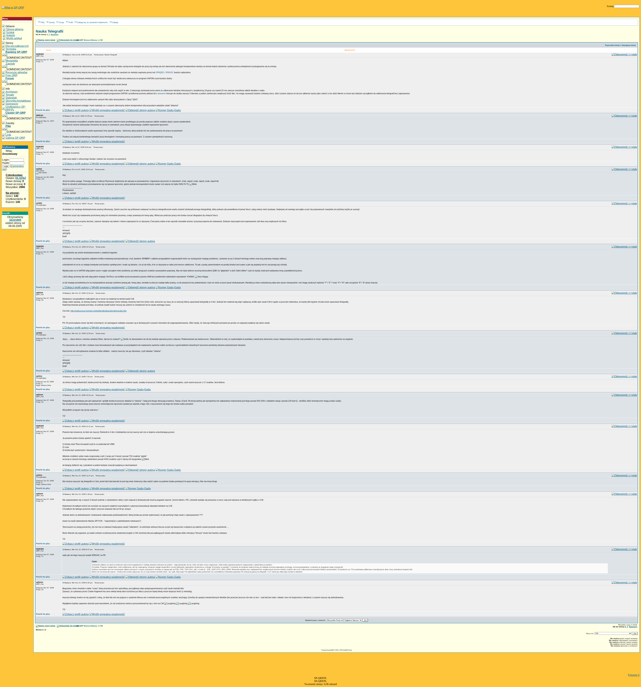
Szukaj (51, 22)
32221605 (15, 220)
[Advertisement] (336, 666)
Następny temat (629, 45)
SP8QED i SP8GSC (165, 72)
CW (101, 40)
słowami (161, 93)
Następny (54, 34)
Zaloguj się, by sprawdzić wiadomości (92, 22)
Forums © (634, 675)
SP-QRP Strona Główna (86, 40)
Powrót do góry (43, 110)
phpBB (331, 650)
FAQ (42, 22)
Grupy (61, 22)
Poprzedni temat (612, 45)
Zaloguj (115, 22)
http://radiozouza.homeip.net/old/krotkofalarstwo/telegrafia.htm (98, 311)
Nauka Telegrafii (49, 31)
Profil (71, 22)
